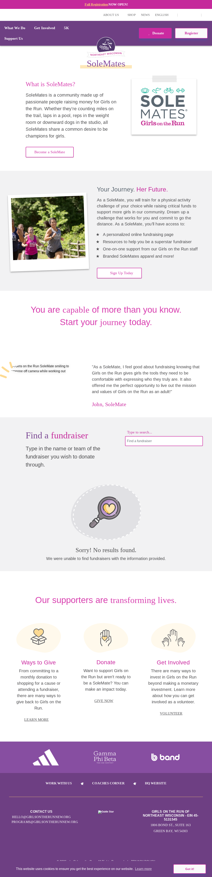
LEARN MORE (36, 720)
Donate (157, 33)
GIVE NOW (103, 701)
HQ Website (155, 783)
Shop (131, 15)
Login (4, 15)
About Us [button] (111, 15)
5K (66, 28)
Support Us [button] (13, 38)
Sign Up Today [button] (121, 273)
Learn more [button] (143, 869)
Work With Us (59, 783)
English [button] (162, 15)
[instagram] (183, 14)
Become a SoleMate (49, 152)
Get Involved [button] (44, 28)
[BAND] (165, 757)
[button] (207, 14)
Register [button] (191, 33)
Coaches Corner (108, 783)
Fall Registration (96, 4)
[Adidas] (45, 757)
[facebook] (196, 14)
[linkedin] (189, 14)
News (145, 15)
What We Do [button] (14, 28)
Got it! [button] (189, 869)
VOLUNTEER (171, 713)
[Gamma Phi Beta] (105, 757)
